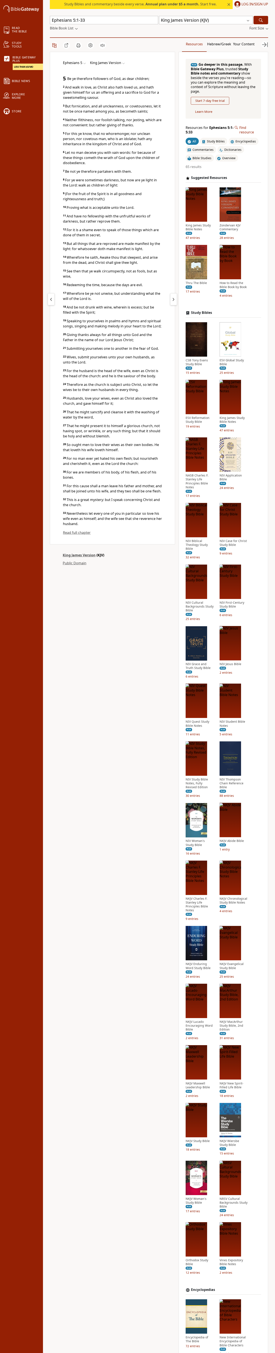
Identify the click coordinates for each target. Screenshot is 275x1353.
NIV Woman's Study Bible (195, 843)
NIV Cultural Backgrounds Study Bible (200, 606)
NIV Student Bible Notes (232, 724)
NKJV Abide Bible (232, 841)
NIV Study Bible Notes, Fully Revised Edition (197, 783)
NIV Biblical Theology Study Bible (197, 545)
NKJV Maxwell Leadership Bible (198, 1085)
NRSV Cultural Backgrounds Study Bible (234, 1202)
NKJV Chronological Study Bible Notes (233, 900)
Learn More (203, 111)
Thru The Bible (196, 283)
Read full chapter (77, 532)
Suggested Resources (209, 178)
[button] (250, 4)
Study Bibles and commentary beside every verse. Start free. (140, 4)
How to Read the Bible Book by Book (233, 285)
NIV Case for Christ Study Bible (233, 543)
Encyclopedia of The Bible (197, 1339)
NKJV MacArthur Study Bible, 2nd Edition (231, 1025)
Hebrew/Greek (219, 44)
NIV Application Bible (231, 477)
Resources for (210, 129)
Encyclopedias (203, 1289)
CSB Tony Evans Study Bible (197, 362)
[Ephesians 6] (173, 299)
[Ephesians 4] (51, 299)
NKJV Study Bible (198, 1141)
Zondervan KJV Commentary (230, 227)
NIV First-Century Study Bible (232, 604)
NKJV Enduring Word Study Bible (198, 966)
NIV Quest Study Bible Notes (197, 724)
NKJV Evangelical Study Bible (232, 966)
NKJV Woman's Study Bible (196, 1201)
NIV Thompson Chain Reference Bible (231, 783)
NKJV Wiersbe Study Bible (229, 1143)
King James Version (79, 555)
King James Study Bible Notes (198, 227)
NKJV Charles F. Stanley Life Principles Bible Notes (197, 904)
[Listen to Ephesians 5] (102, 45)
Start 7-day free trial (210, 101)
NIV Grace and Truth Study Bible (198, 666)
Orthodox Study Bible (197, 1262)
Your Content (244, 44)
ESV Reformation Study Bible (197, 420)
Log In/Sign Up (254, 4)
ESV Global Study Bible (232, 362)
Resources (194, 44)
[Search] (261, 20)
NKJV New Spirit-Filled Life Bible (231, 1085)
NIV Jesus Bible (230, 664)
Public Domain (74, 563)
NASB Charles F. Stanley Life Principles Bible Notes (197, 481)
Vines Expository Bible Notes (231, 1262)
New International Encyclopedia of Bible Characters (233, 1341)
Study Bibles (201, 312)
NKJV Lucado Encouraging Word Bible (199, 1025)
